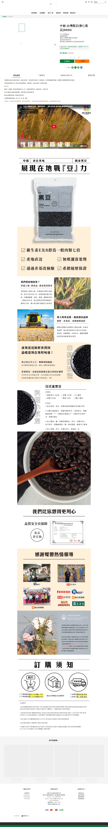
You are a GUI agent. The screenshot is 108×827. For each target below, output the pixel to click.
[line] (72, 67)
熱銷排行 (58, 13)
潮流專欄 (34, 13)
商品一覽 (50, 13)
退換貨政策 (81, 798)
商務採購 (65, 13)
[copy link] (81, 67)
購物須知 (72, 13)
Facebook (27, 795)
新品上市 (11, 16)
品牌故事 (26, 793)
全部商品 (4, 16)
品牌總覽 (42, 13)
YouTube (27, 798)
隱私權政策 (81, 797)
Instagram (27, 797)
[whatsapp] (78, 67)
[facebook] (75, 67)
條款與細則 (81, 795)
